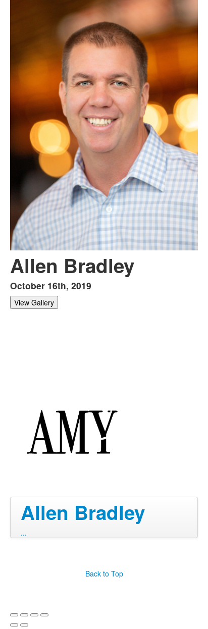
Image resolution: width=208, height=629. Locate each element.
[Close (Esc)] (14, 614)
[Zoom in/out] (44, 614)
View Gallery (34, 302)
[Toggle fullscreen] (34, 614)
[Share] (24, 614)
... (24, 533)
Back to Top (104, 573)
